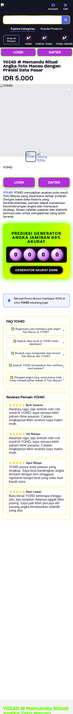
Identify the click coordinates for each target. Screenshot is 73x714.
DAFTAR (55, 52)
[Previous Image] (3, 120)
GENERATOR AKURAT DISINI (36, 270)
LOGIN (18, 52)
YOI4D (8, 192)
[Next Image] (70, 120)
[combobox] (32, 20)
